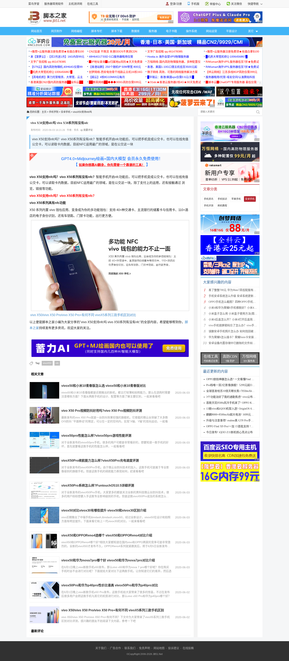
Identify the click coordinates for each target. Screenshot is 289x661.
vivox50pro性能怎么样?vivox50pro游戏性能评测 (96, 435)
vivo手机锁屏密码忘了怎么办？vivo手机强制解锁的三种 (242, 325)
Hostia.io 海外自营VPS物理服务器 (168, 56)
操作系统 (191, 31)
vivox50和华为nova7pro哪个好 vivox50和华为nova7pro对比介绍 (108, 560)
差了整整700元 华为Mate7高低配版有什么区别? (237, 290)
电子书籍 (171, 31)
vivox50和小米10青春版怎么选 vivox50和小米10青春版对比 (103, 385)
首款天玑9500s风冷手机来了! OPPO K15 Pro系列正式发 (239, 402)
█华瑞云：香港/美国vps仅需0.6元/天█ (170, 77)
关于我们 (100, 648)
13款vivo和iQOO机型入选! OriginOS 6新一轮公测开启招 (240, 408)
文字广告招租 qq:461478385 (165, 51)
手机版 (195, 3)
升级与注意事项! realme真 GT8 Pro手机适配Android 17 (239, 420)
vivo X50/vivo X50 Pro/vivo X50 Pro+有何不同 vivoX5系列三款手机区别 (112, 610)
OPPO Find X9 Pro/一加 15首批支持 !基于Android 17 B (239, 426)
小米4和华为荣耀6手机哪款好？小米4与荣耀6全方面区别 (243, 307)
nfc (57, 363)
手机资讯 (208, 199)
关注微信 (236, 3)
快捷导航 (254, 3)
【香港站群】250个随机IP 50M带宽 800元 (115, 66)
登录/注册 (176, 3)
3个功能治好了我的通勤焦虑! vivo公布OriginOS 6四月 (238, 396)
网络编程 (76, 31)
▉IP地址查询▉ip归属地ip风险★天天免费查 (116, 61)
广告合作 (115, 648)
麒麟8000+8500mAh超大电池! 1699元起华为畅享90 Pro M (240, 414)
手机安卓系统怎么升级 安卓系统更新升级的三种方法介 (242, 295)
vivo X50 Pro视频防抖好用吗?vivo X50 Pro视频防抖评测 (101, 410)
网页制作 (56, 31)
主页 (44, 112)
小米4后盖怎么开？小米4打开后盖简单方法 (235, 319)
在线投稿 (188, 648)
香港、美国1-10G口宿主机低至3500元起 (172, 66)
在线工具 (92, 3)
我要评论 (88, 130)
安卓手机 (65, 112)
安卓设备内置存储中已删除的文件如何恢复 (235, 343)
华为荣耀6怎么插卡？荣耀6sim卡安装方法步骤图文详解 (242, 337)
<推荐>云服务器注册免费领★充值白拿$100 (57, 51)
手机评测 (208, 205)
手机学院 (53, 112)
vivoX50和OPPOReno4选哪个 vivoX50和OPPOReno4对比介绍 (106, 535)
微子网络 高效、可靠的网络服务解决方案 (172, 71)
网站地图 (159, 648)
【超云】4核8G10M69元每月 (107, 77)
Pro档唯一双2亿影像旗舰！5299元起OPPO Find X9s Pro (239, 385)
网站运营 (211, 31)
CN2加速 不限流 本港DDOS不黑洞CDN (113, 51)
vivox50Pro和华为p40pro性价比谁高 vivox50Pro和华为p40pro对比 (109, 585)
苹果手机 (236, 199)
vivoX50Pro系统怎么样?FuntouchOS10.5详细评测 (97, 485)
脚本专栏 (96, 31)
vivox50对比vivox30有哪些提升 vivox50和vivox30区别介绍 (103, 510)
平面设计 (231, 31)
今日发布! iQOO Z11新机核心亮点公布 (229, 432)
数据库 (135, 31)
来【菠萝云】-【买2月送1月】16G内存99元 (57, 56)
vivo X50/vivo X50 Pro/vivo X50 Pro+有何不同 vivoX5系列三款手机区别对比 (82, 315)
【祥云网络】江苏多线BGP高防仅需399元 (231, 71)
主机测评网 (75, 3)
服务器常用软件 (54, 3)
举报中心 (215, 4)
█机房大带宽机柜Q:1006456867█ (227, 56)
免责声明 (144, 648)
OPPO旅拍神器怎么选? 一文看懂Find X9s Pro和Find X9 (239, 379)
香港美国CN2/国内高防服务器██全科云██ (56, 82)
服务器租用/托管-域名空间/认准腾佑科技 (230, 77)
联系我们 (129, 648)
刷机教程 (222, 205)
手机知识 (222, 199)
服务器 (153, 31)
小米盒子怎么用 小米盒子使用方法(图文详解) (236, 313)
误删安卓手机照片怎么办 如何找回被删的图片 (236, 331)
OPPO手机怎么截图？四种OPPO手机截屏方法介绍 (239, 301)
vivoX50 (47, 363)
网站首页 (36, 31)
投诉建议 (173, 648)
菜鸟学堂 (33, 3)
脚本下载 (116, 31)
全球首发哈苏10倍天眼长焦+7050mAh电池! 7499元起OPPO (241, 391)
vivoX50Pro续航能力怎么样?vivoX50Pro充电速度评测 (100, 460)
